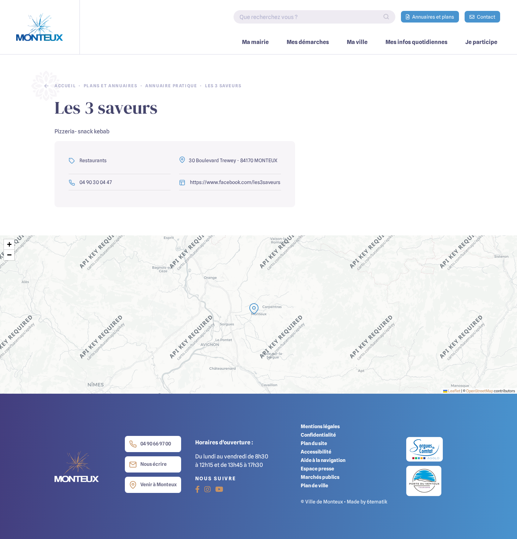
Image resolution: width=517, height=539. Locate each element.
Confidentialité (318, 435)
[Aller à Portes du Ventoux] (423, 480)
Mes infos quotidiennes (416, 41)
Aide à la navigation (323, 460)
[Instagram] (207, 489)
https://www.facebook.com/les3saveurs (234, 182)
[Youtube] (219, 489)
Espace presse (317, 468)
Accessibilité (316, 452)
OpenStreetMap (479, 390)
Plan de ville (314, 485)
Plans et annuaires (111, 85)
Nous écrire (153, 464)
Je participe (481, 41)
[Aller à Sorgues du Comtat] (424, 450)
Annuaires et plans (432, 17)
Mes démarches (308, 41)
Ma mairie (255, 41)
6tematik (377, 502)
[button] (253, 309)
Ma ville (357, 41)
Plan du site (314, 443)
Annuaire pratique (171, 85)
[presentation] (258, 314)
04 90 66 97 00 (155, 443)
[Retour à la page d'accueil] (40, 27)
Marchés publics (320, 477)
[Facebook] (197, 489)
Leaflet (453, 390)
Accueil (65, 85)
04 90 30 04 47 (95, 182)
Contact (485, 17)
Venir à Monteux (158, 484)
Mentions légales (320, 426)
